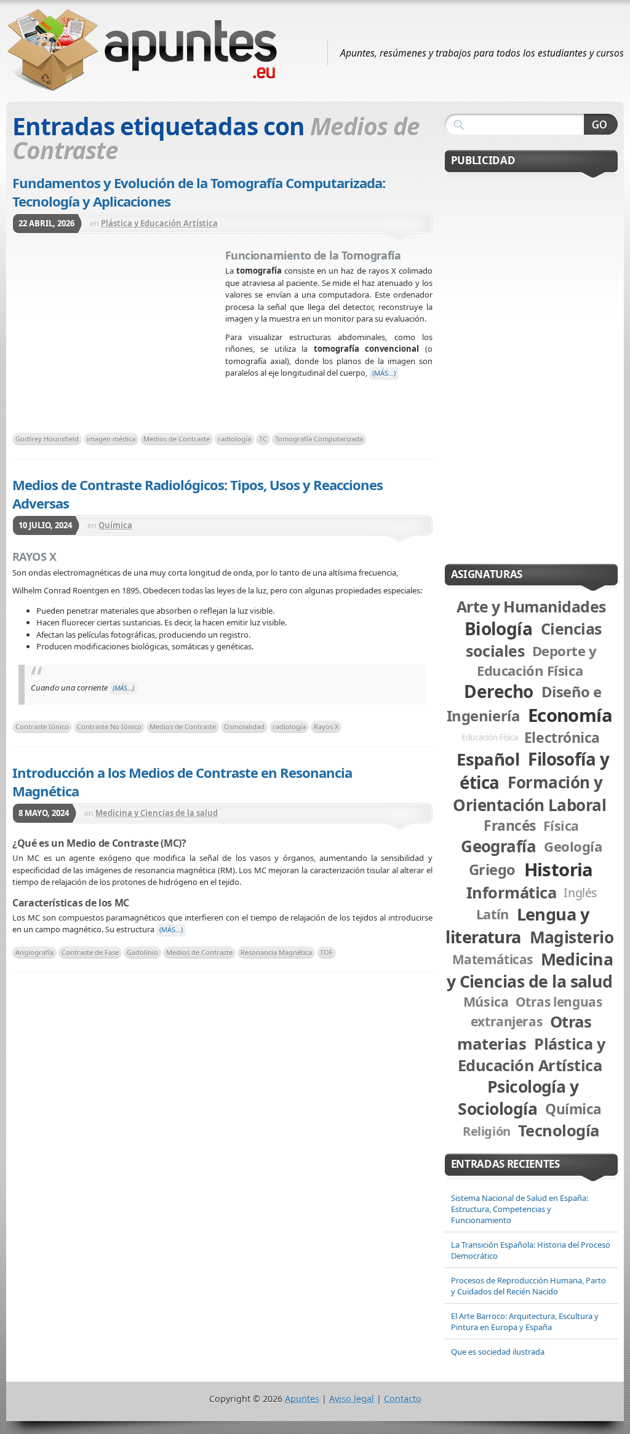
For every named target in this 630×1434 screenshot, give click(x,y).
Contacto (402, 1398)
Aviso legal (351, 1398)
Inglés (580, 892)
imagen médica (111, 438)
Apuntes (302, 1398)
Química (115, 525)
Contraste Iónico (42, 726)
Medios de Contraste (176, 438)
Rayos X (326, 726)
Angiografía (34, 952)
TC (263, 438)
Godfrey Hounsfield (47, 438)
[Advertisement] (118, 337)
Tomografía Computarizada (319, 438)
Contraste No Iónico (109, 726)
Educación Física (489, 737)
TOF (326, 952)
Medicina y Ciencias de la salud (156, 812)
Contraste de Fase (90, 952)
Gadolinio (142, 952)
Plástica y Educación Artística (159, 223)
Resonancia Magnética (276, 952)
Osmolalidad (244, 726)
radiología (234, 438)
